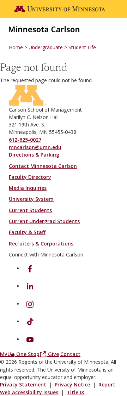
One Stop (32, 354)
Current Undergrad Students (44, 221)
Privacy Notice (72, 384)
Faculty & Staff (27, 232)
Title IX (75, 392)
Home (16, 47)
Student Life (82, 47)
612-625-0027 (25, 139)
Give (53, 354)
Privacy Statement (23, 384)
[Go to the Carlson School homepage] (44, 28)
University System (31, 199)
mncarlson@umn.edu (35, 147)
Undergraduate (46, 47)
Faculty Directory (30, 177)
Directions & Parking (34, 154)
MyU (8, 354)
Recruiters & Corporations (41, 243)
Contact (70, 354)
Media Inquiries (28, 188)
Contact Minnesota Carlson (43, 166)
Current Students (30, 210)
